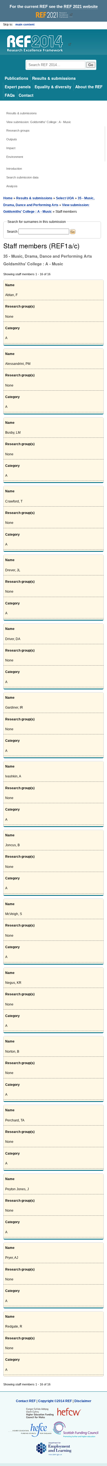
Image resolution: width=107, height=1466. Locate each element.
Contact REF (26, 1401)
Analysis (12, 186)
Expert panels (18, 86)
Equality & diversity (53, 86)
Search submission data (22, 177)
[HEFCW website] (54, 1413)
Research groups (18, 130)
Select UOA (65, 198)
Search (12, 232)
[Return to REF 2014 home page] (37, 44)
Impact (10, 148)
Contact (26, 95)
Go (90, 65)
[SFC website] (75, 1429)
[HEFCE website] (30, 1430)
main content (25, 24)
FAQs (10, 95)
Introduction (14, 168)
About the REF (89, 86)
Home (8, 198)
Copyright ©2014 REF (55, 1401)
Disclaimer (82, 1401)
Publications (16, 78)
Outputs (11, 139)
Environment (14, 156)
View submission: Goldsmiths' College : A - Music (38, 122)
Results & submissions (54, 78)
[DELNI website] (53, 1449)
